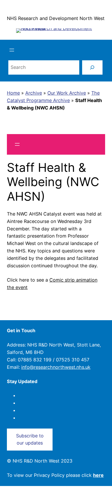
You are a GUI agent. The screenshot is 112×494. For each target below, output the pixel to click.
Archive (33, 93)
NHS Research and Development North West (56, 18)
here (98, 475)
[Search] (92, 67)
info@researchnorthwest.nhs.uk (55, 367)
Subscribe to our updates (30, 439)
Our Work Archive (66, 93)
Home (13, 93)
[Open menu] (11, 50)
